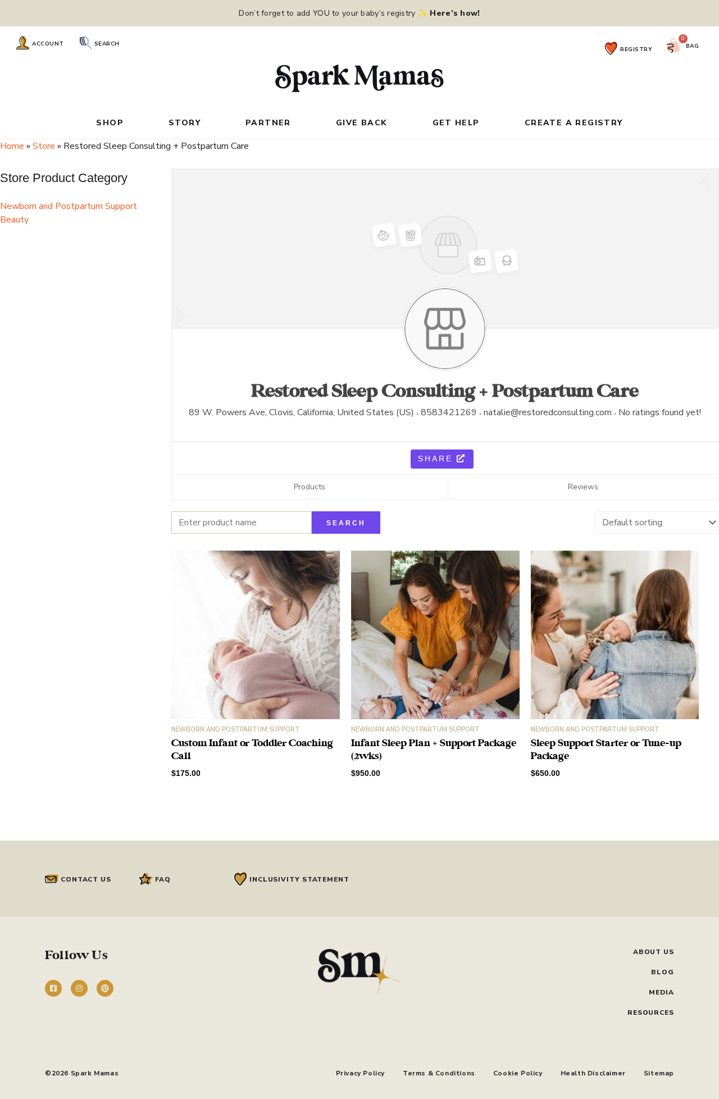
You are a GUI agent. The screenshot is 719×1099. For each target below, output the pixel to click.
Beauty (14, 220)
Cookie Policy (518, 1073)
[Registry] (611, 48)
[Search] (85, 42)
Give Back (362, 123)
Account (48, 44)
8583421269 (449, 412)
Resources (650, 1012)
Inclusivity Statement (299, 879)
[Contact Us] (51, 878)
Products (309, 487)
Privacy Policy (360, 1073)
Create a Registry (574, 123)
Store (44, 146)
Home (12, 146)
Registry (636, 49)
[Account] (23, 42)
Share (437, 458)
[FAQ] (146, 878)
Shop (110, 123)
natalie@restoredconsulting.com (548, 412)
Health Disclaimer (593, 1073)
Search (107, 44)
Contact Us (86, 879)
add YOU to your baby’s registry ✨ (387, 13)
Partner (268, 123)
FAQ (163, 879)
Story (185, 123)
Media (661, 992)
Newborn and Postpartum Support (68, 206)
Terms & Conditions (439, 1073)
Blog (662, 972)
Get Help (456, 123)
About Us (653, 951)
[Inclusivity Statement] (240, 878)
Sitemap (659, 1073)
